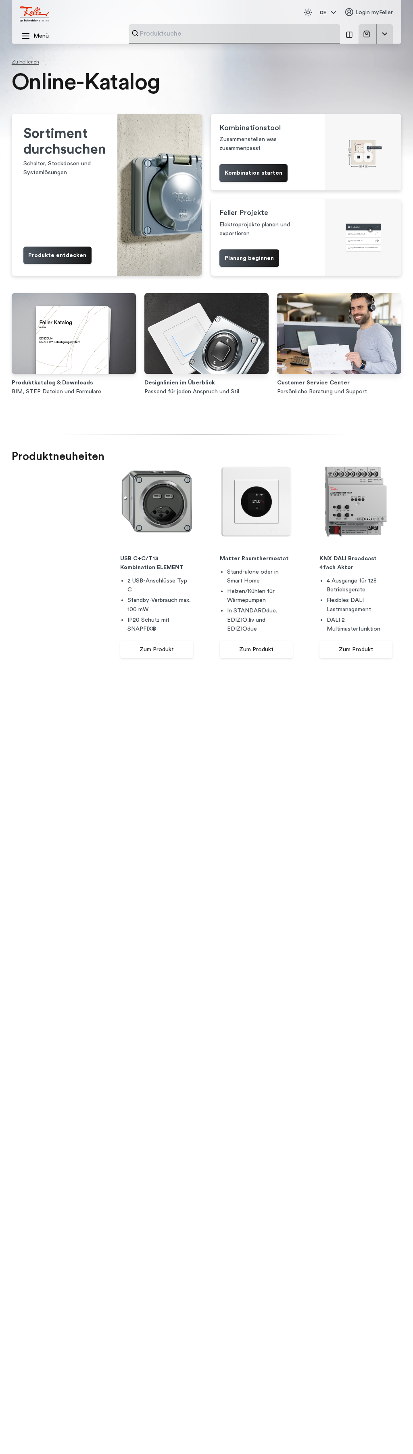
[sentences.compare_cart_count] (349, 34)
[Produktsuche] (135, 33)
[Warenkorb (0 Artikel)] (368, 34)
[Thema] (308, 12)
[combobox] (237, 33)
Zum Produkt (157, 649)
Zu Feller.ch (25, 61)
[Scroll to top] (391, 1433)
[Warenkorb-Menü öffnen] (385, 34)
